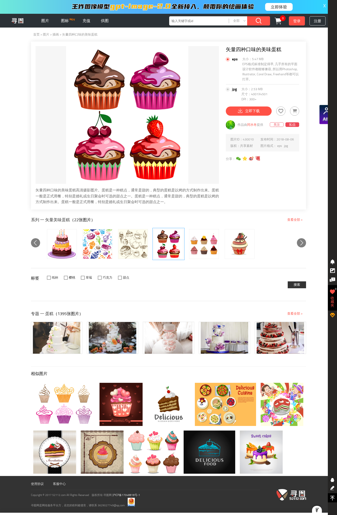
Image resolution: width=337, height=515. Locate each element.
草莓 (89, 278)
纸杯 (55, 278)
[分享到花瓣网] (257, 158)
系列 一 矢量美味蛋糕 (50, 219)
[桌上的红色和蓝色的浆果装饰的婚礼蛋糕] (280, 338)
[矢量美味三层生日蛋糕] (62, 244)
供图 (105, 20)
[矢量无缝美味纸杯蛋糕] (97, 244)
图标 (65, 20)
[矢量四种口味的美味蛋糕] (168, 244)
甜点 (126, 278)
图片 (45, 20)
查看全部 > (295, 220)
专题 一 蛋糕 (42, 313)
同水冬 (252, 125)
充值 (86, 20)
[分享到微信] (238, 158)
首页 (36, 34)
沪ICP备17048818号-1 (126, 495)
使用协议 (37, 484)
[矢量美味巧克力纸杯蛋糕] (239, 244)
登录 (297, 21)
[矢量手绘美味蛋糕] (133, 244)
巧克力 (107, 278)
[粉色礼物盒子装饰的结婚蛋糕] (168, 338)
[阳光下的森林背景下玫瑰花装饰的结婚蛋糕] (112, 338)
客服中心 (59, 484)
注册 (317, 21)
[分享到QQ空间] (245, 158)
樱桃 (72, 278)
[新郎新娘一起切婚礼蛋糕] (56, 338)
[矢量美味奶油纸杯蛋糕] (204, 244)
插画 (55, 34)
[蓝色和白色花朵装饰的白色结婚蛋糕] (224, 338)
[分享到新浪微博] (251, 158)
